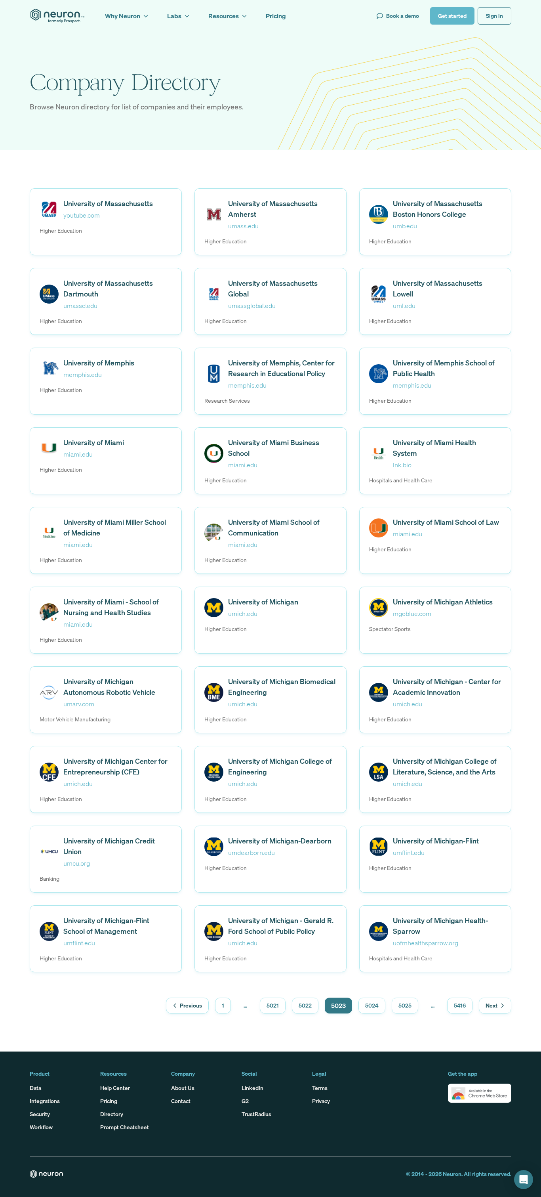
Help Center (115, 1088)
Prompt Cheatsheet (124, 1127)
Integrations (45, 1101)
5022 (305, 1005)
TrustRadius (256, 1114)
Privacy (321, 1101)
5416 (460, 1005)
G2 (245, 1101)
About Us (182, 1088)
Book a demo (402, 15)
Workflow (41, 1127)
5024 (372, 1005)
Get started (452, 15)
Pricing (108, 1101)
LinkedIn (252, 1088)
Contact (180, 1101)
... (245, 1005)
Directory (111, 1114)
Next (491, 1005)
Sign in (494, 15)
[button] (479, 1093)
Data (35, 1088)
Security (40, 1114)
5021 (273, 1005)
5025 (404, 1005)
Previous (191, 1005)
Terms (320, 1088)
